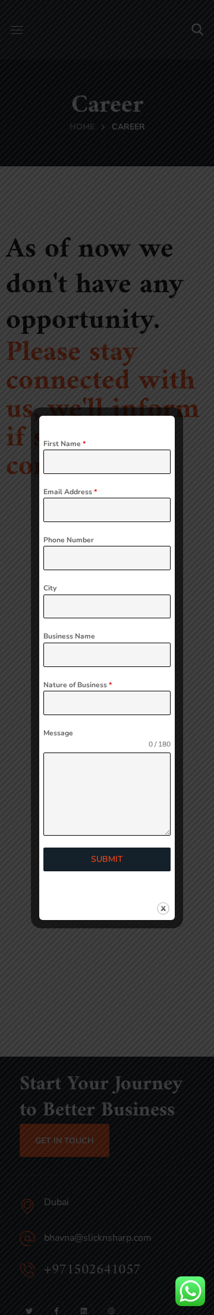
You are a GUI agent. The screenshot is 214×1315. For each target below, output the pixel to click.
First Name (64, 443)
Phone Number (68, 540)
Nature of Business (77, 685)
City (49, 588)
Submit (107, 859)
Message (58, 733)
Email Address (70, 492)
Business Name (69, 636)
